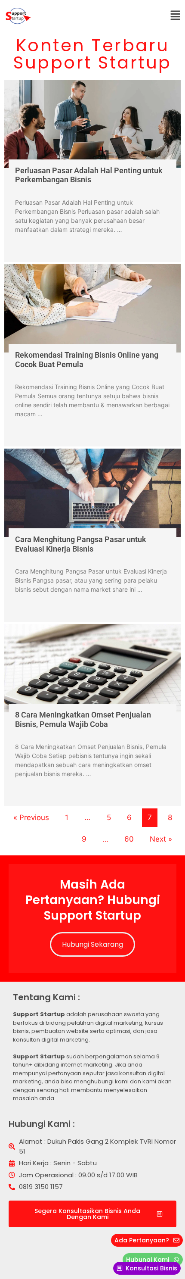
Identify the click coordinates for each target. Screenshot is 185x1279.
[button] (175, 16)
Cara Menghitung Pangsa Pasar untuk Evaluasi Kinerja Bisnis (80, 544)
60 (129, 839)
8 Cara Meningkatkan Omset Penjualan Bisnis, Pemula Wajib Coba (83, 719)
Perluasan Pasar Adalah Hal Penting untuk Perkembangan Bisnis (89, 175)
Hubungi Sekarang (92, 944)
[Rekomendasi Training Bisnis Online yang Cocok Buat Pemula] (92, 308)
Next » (161, 839)
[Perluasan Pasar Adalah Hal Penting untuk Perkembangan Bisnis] (92, 124)
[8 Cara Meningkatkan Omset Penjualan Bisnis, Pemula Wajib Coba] (92, 668)
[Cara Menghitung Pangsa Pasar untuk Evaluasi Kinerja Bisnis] (92, 493)
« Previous (31, 817)
